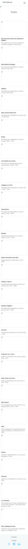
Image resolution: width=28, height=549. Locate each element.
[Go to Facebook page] (15, 544)
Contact (14, 540)
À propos (14, 537)
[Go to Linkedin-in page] (19, 544)
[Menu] (25, 3)
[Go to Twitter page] (10, 544)
